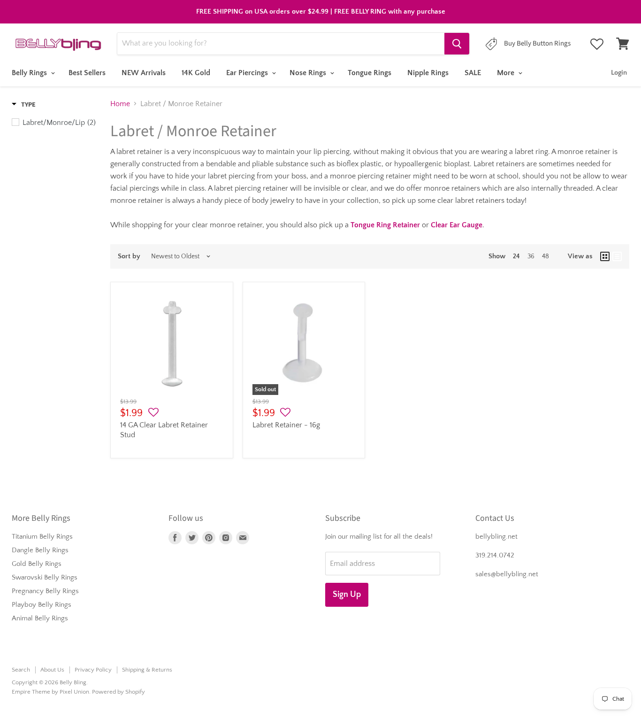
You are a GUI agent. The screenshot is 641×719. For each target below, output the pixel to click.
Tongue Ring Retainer (385, 225)
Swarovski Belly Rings (44, 577)
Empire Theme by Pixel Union (50, 691)
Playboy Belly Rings (41, 605)
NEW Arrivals (144, 73)
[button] (153, 412)
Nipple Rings (428, 73)
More (506, 73)
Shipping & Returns (147, 669)
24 (516, 256)
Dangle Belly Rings (40, 550)
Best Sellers (87, 73)
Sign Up (347, 594)
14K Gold (196, 73)
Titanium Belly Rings (42, 537)
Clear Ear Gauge (456, 225)
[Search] (456, 43)
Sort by (129, 256)
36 (530, 256)
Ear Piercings (248, 73)
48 (545, 256)
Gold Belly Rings (36, 564)
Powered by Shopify (118, 691)
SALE (473, 73)
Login (619, 73)
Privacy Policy (93, 669)
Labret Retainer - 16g (286, 425)
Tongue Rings (369, 73)
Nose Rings (309, 73)
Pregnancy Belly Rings (45, 591)
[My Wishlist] (597, 44)
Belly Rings (30, 73)
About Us (52, 669)
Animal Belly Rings (40, 618)
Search (21, 669)
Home (120, 104)
